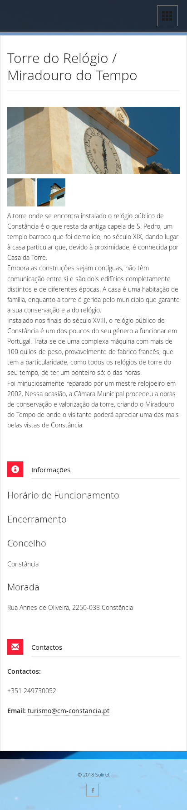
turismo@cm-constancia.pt (68, 710)
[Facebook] (92, 790)
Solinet (102, 774)
